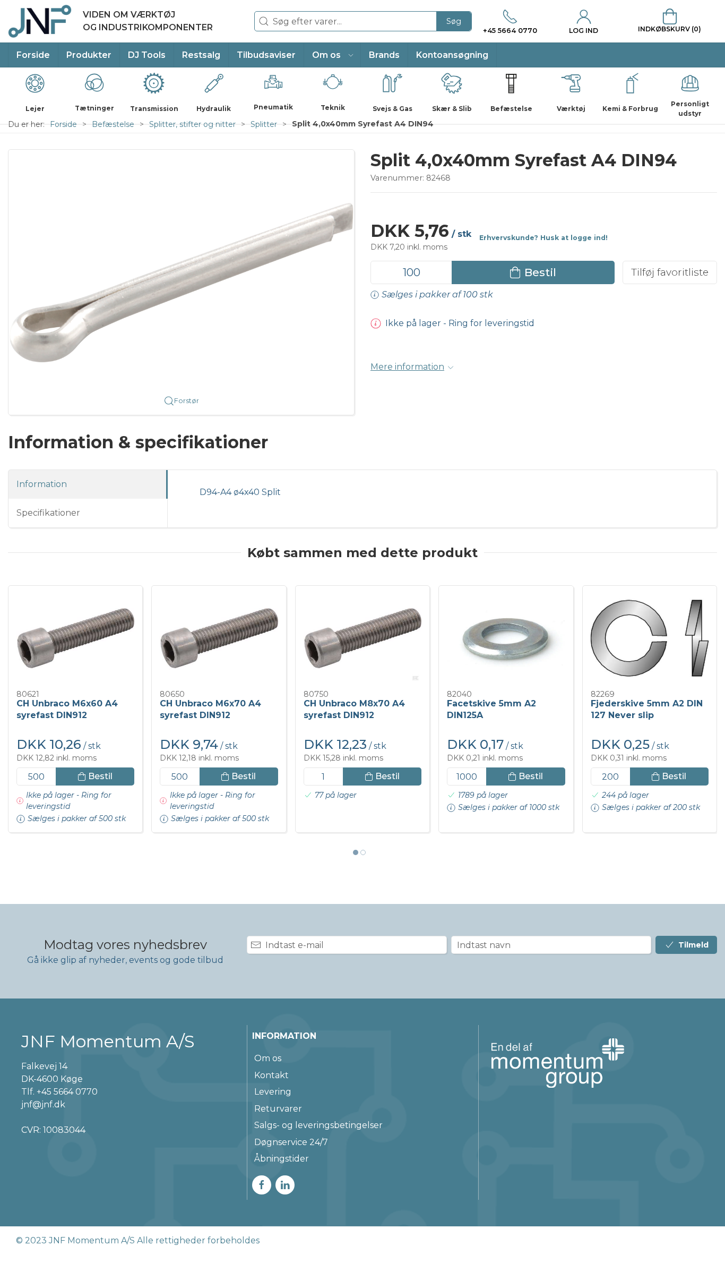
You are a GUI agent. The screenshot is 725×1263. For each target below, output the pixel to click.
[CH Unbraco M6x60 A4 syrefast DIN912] (75, 638)
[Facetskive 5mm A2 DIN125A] (506, 638)
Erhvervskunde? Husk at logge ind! (543, 238)
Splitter (264, 124)
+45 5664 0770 (67, 1092)
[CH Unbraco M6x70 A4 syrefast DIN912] (219, 638)
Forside (63, 124)
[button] (332, 55)
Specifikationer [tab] (48, 513)
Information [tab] (41, 484)
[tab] (355, 852)
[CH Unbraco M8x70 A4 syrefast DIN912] (362, 638)
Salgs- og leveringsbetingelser (318, 1125)
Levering (272, 1092)
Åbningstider (281, 1159)
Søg (453, 21)
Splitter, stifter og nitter (192, 124)
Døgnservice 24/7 (291, 1142)
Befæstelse (113, 124)
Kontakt (271, 1075)
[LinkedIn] (285, 1184)
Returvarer (278, 1109)
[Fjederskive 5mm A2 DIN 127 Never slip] (650, 638)
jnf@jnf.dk (43, 1104)
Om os (267, 1058)
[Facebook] (261, 1184)
